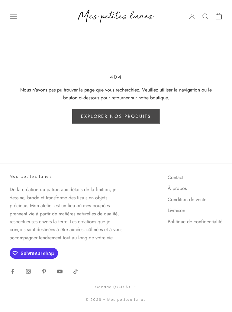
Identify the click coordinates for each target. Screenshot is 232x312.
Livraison (176, 210)
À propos (177, 188)
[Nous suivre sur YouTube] (60, 271)
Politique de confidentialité (195, 221)
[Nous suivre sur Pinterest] (44, 271)
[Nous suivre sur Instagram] (28, 271)
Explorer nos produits (116, 116)
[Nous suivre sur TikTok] (75, 271)
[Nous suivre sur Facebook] (13, 271)
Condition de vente (187, 199)
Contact (175, 177)
